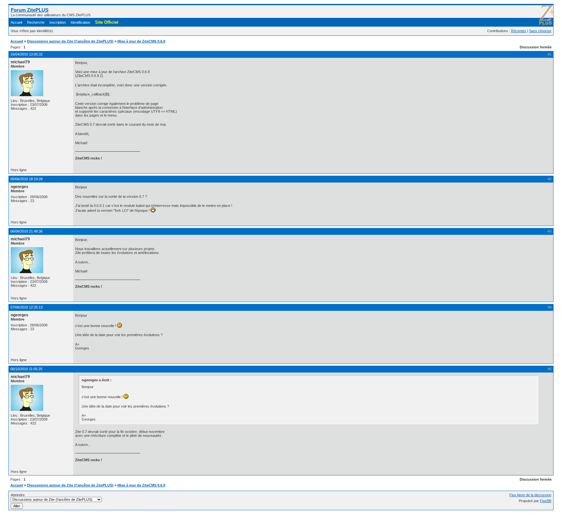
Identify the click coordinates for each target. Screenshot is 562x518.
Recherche (36, 22)
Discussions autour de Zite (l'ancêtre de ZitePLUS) (70, 41)
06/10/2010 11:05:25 (26, 369)
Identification (80, 22)
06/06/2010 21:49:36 (26, 231)
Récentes (518, 31)
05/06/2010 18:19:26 (26, 179)
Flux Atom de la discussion (530, 495)
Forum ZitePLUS (29, 10)
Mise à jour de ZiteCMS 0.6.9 (141, 41)
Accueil (16, 22)
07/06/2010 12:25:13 (26, 307)
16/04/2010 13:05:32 (26, 54)
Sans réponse (540, 31)
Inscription (57, 22)
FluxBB (545, 501)
